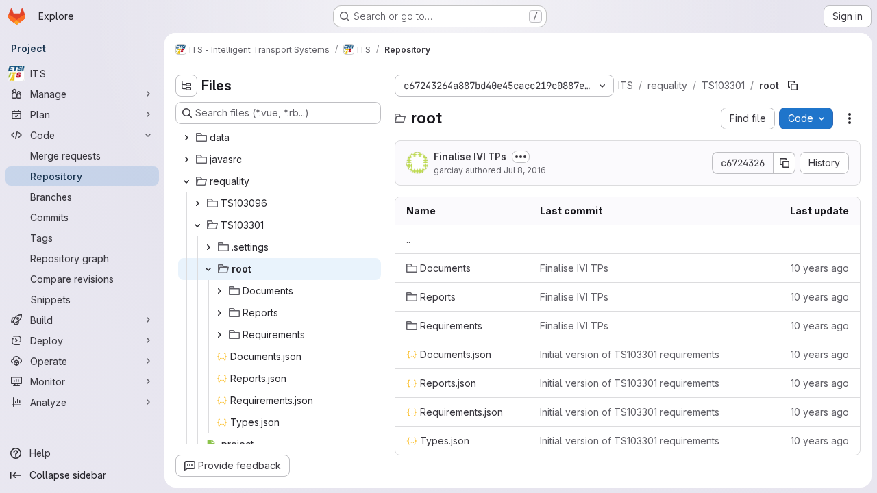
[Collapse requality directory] (186, 181)
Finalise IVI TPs (470, 156)
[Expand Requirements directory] (219, 335)
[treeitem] (279, 138)
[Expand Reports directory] (219, 313)
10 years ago (820, 268)
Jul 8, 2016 (525, 170)
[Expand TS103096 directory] (197, 203)
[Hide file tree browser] (186, 86)
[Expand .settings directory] (208, 247)
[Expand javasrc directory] (186, 159)
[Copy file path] (793, 86)
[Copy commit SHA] (784, 163)
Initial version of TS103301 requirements (629, 354)
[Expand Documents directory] (219, 291)
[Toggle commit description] (521, 157)
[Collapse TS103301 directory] (197, 225)
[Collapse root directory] (208, 269)
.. (408, 239)
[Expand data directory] (186, 137)
